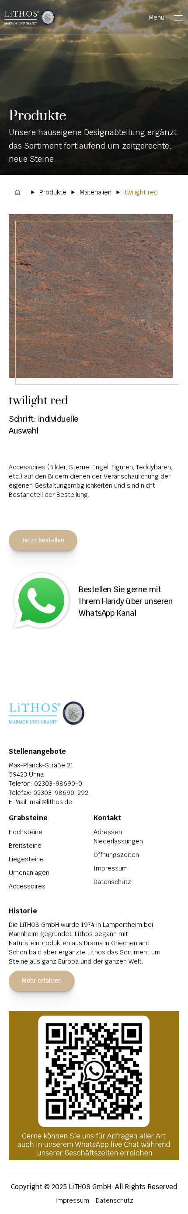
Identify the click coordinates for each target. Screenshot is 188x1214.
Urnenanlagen (29, 873)
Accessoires (27, 886)
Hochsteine (25, 832)
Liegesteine (26, 859)
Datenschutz (112, 882)
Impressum (111, 868)
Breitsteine (25, 846)
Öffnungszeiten (116, 855)
